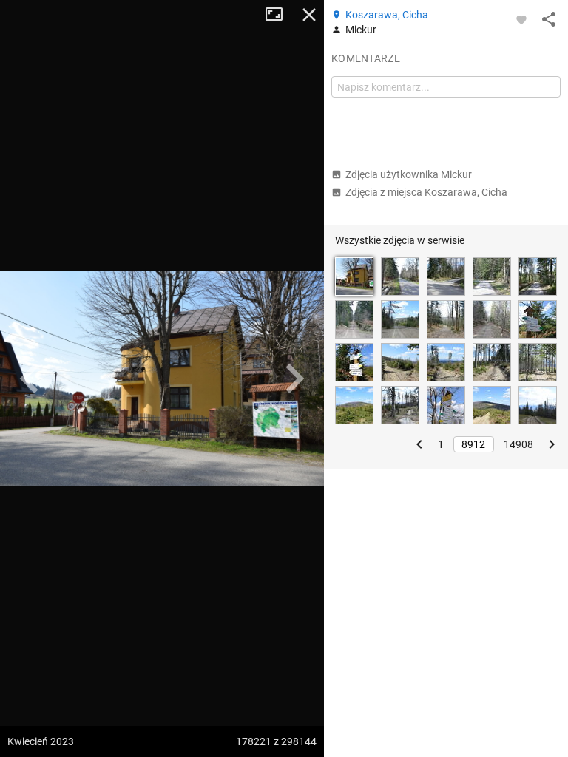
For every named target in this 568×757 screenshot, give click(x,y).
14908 (518, 444)
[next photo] (294, 378)
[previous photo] (29, 378)
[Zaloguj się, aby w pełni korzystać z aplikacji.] (521, 19)
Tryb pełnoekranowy (279, 15)
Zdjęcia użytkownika (408, 174)
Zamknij (309, 15)
